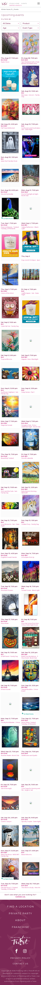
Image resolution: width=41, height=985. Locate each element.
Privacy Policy (20, 958)
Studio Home (14, 3)
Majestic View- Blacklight (29, 359)
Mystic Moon (5, 62)
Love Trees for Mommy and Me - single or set (30, 789)
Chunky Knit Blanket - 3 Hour (10, 722)
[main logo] (4, 3)
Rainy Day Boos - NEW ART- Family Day (10, 855)
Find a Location (20, 906)
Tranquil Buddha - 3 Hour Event (29, 690)
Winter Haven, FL (7, 9)
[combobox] (10, 23)
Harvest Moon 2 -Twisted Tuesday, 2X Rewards (9, 888)
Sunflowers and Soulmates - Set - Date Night (31, 128)
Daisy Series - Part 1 (27, 392)
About (20, 920)
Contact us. (20, 897)
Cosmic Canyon (6, 821)
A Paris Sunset (6, 689)
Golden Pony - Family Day (30, 524)
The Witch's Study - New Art (30, 887)
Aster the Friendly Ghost (9, 161)
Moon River (5, 623)
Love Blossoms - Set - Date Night (10, 525)
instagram (25, 951)
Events (24, 3)
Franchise (20, 927)
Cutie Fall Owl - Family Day (10, 326)
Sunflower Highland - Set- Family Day (10, 393)
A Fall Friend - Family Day (9, 656)
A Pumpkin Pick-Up (27, 557)
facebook (17, 951)
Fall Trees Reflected (8, 128)
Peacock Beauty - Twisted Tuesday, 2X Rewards (10, 227)
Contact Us (20, 964)
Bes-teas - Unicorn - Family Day (30, 95)
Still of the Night (6, 788)
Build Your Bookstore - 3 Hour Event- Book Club (29, 657)
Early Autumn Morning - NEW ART (29, 492)
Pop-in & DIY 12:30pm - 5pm (30, 260)
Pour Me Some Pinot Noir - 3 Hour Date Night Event (30, 624)
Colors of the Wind (7, 293)
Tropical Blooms (6, 359)
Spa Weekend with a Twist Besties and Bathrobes (30, 62)
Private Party (20, 913)
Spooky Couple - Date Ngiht (31, 821)
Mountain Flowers (7, 590)
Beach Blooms (26, 854)
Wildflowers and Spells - (29, 755)
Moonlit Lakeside (27, 458)
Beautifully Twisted (7, 458)
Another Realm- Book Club (10, 755)
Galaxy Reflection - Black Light (29, 227)
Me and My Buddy (7, 194)
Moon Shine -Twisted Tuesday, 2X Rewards (28, 723)
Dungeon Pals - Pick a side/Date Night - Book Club (30, 426)
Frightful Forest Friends (9, 557)
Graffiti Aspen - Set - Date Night (30, 294)
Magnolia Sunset (6, 425)
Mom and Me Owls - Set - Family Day (9, 492)
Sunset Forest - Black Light (30, 590)
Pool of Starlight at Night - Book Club (30, 194)
